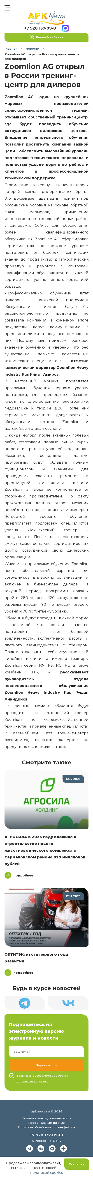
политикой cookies (46, 1172)
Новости (32, 48)
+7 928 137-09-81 (41, 28)
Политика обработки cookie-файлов (46, 1127)
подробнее (23, 875)
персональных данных (32, 1081)
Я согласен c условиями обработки (42, 1078)
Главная (11, 48)
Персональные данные (46, 1122)
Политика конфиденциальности (47, 1118)
